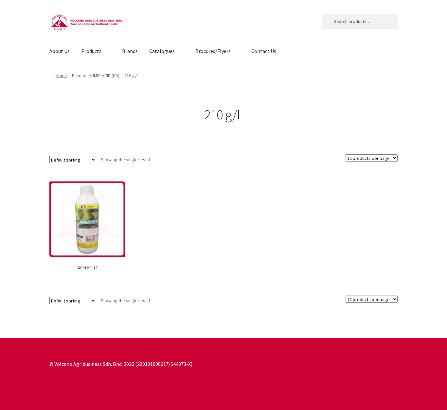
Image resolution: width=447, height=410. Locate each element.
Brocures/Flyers (213, 51)
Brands (130, 51)
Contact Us (263, 51)
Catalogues (162, 51)
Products (91, 51)
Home (61, 75)
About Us (59, 51)
